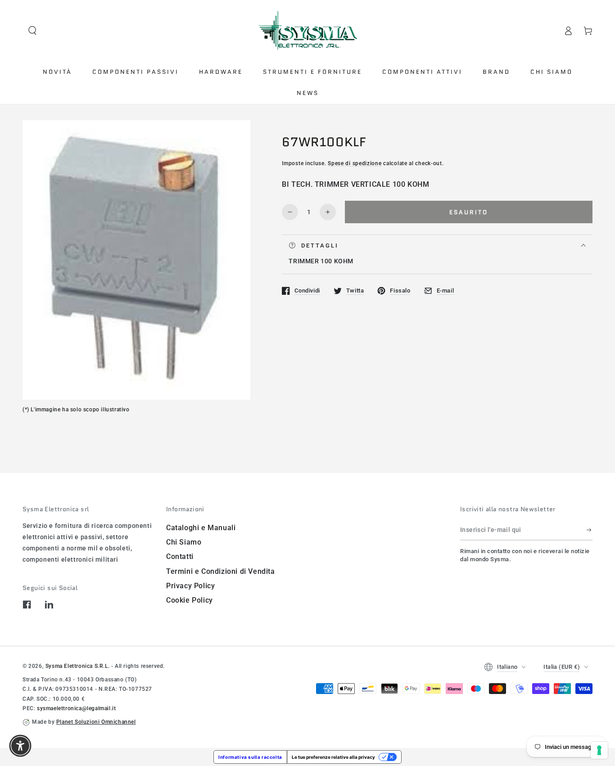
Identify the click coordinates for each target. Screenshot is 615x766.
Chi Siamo (183, 542)
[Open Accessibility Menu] (20, 745)
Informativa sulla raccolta (250, 757)
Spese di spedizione (354, 163)
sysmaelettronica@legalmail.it (76, 708)
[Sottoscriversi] (589, 530)
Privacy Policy (190, 585)
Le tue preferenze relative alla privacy (333, 757)
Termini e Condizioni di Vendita (220, 571)
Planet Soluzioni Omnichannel (96, 722)
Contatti (180, 556)
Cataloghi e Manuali (200, 527)
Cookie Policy (189, 600)
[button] (32, 31)
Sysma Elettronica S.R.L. (77, 666)
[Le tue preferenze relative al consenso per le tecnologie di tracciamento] (599, 750)
